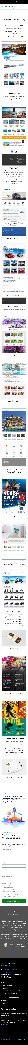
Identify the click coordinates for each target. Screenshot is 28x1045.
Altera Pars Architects (14, 778)
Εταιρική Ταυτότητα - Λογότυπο (12, 895)
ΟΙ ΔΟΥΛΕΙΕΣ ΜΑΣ (8, 985)
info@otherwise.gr (18, 1)
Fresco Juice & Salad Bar (14, 694)
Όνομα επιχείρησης (7, 876)
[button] (12, 953)
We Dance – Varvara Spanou (14, 739)
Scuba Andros (14, 517)
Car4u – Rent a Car (14, 307)
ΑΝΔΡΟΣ (5, 1000)
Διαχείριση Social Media (9, 889)
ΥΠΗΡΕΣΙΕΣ (6, 989)
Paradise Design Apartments (14, 564)
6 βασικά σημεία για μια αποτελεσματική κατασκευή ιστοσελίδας (13, 1021)
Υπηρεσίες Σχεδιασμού (15, 36)
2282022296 (15, 970)
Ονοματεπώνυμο (6, 849)
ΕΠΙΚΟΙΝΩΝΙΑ (6, 1003)
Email (3, 856)
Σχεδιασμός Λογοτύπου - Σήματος (13, 32)
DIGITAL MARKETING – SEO (12, 994)
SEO (21, 26)
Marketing (13, 26)
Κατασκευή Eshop (8, 887)
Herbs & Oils (14, 356)
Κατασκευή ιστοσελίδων (13, 28)
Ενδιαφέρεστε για (7, 883)
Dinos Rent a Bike (14, 611)
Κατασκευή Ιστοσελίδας (9, 885)
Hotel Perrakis (14, 93)
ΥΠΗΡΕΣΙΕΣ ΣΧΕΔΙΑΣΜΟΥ (12, 997)
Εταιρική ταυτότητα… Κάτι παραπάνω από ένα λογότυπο (14, 1014)
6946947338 (9, 1)
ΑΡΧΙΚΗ (5, 982)
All (5, 26)
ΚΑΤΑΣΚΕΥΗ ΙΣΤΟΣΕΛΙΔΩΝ (12, 990)
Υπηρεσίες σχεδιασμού (9, 896)
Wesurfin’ (14, 168)
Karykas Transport (14, 238)
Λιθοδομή (14, 649)
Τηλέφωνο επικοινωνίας (8, 863)
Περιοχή (4, 869)
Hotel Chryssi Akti (14, 401)
